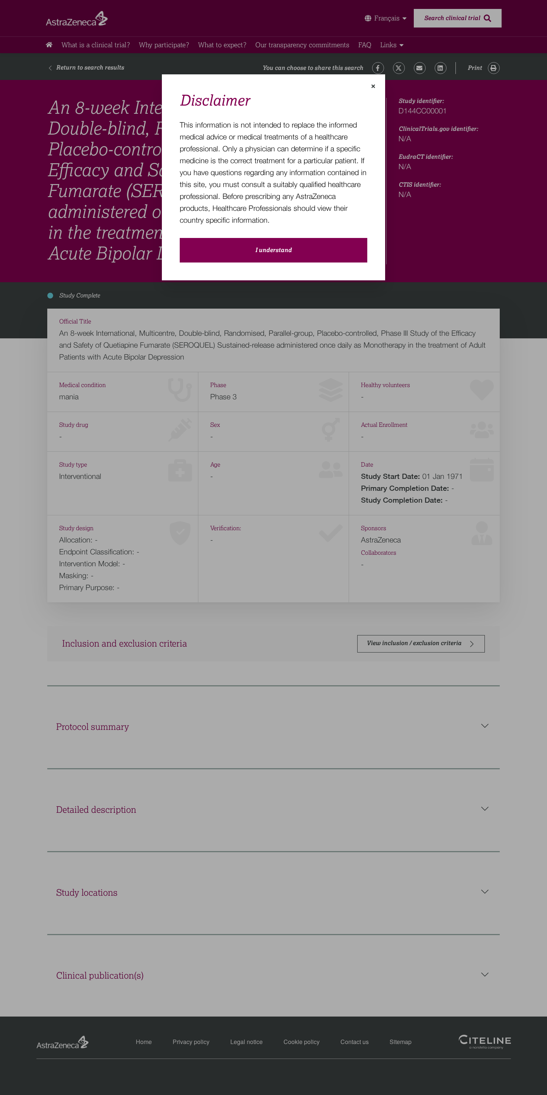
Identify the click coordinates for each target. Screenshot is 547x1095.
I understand (273, 250)
